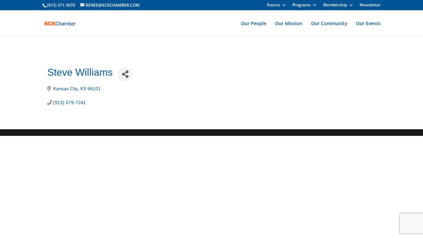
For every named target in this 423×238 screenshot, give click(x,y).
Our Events (368, 23)
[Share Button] (125, 74)
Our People (253, 23)
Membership (335, 5)
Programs (301, 5)
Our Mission (288, 23)
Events (273, 5)
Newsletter (370, 5)
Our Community (329, 23)
